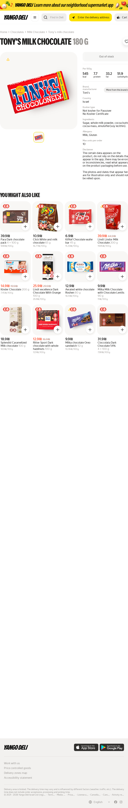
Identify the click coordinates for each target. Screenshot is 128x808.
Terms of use (54, 794)
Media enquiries (64, 794)
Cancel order (109, 794)
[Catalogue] (35, 17)
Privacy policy (74, 794)
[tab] (38, 137)
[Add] (25, 227)
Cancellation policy (99, 794)
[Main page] (16, 18)
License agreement (87, 794)
